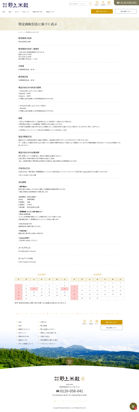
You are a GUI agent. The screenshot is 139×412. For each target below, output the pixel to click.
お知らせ (43, 322)
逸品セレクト (50, 12)
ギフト (17, 12)
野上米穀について (126, 11)
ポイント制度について (25, 344)
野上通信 (43, 326)
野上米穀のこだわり (47, 329)
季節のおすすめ (38, 12)
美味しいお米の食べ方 (48, 333)
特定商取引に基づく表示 (49, 340)
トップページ (21, 32)
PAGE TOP (70, 362)
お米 (3, 12)
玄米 (10, 12)
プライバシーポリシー (48, 344)
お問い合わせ (103, 11)
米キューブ (25, 12)
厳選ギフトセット (24, 329)
